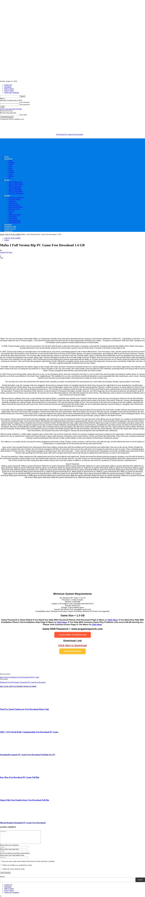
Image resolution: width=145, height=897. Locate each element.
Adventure (11, 163)
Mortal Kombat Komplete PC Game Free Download (23, 823)
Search (2, 876)
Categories (8, 159)
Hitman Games (13, 203)
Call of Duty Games (14, 199)
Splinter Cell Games (14, 220)
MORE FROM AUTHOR (27, 686)
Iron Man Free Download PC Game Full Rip (19, 777)
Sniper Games (12, 217)
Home (6, 156)
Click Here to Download (72, 645)
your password (25, 104)
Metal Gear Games (14, 209)
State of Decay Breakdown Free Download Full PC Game (19, 677)
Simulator (11, 172)
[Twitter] (11, 664)
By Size (7, 180)
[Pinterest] (18, 664)
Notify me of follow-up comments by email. (17, 865)
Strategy (11, 176)
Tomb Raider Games (14, 222)
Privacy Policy (9, 90)
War (9, 178)
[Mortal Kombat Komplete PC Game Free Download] (11, 819)
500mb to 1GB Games (15, 186)
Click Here (113, 620)
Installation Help (10, 226)
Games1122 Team (6, 252)
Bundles (7, 195)
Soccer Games (13, 218)
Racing (10, 168)
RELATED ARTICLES (9, 686)
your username (25, 102)
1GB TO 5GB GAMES (14, 188)
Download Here (72, 651)
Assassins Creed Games (16, 197)
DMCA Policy (9, 89)
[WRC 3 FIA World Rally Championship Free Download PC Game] (11, 728)
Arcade (10, 164)
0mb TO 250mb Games (15, 182)
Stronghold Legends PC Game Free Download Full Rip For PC (27, 754)
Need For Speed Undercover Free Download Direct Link (24, 709)
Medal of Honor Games (15, 207)
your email (23, 115)
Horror (10, 166)
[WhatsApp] (26, 664)
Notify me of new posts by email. (14, 869)
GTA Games (12, 201)
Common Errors (10, 229)
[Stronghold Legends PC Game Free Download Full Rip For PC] (11, 750)
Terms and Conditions (11, 92)
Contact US (8, 85)
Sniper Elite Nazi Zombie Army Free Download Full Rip (24, 800)
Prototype (11, 211)
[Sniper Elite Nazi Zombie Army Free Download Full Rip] (11, 796)
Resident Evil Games (14, 215)
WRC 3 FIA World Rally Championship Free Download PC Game (29, 732)
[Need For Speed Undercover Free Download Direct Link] (11, 705)
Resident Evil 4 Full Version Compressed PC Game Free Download (23, 682)
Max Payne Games (14, 205)
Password (8, 224)
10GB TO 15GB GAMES (15, 191)
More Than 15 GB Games (16, 193)
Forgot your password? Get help (11, 109)
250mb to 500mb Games (15, 184)
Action (10, 161)
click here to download (72, 635)
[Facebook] (3, 664)
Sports (10, 174)
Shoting (10, 170)
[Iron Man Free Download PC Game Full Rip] (11, 773)
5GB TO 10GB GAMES (15, 190)
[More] (34, 664)
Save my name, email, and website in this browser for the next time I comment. (28, 861)
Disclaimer (7, 87)
